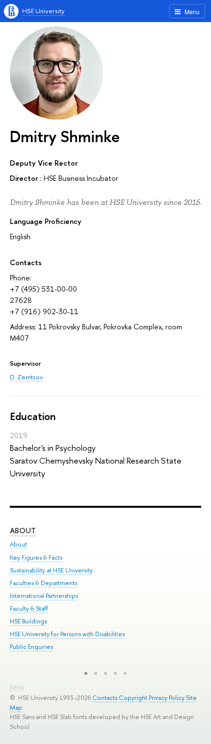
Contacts (104, 698)
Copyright (133, 698)
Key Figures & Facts (36, 557)
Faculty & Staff (29, 608)
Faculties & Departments (43, 583)
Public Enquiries (31, 647)
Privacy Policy (167, 698)
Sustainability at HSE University (51, 570)
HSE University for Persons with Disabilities (67, 634)
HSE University (43, 10)
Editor (17, 687)
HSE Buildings (28, 621)
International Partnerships (44, 596)
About (23, 530)
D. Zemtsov (26, 376)
